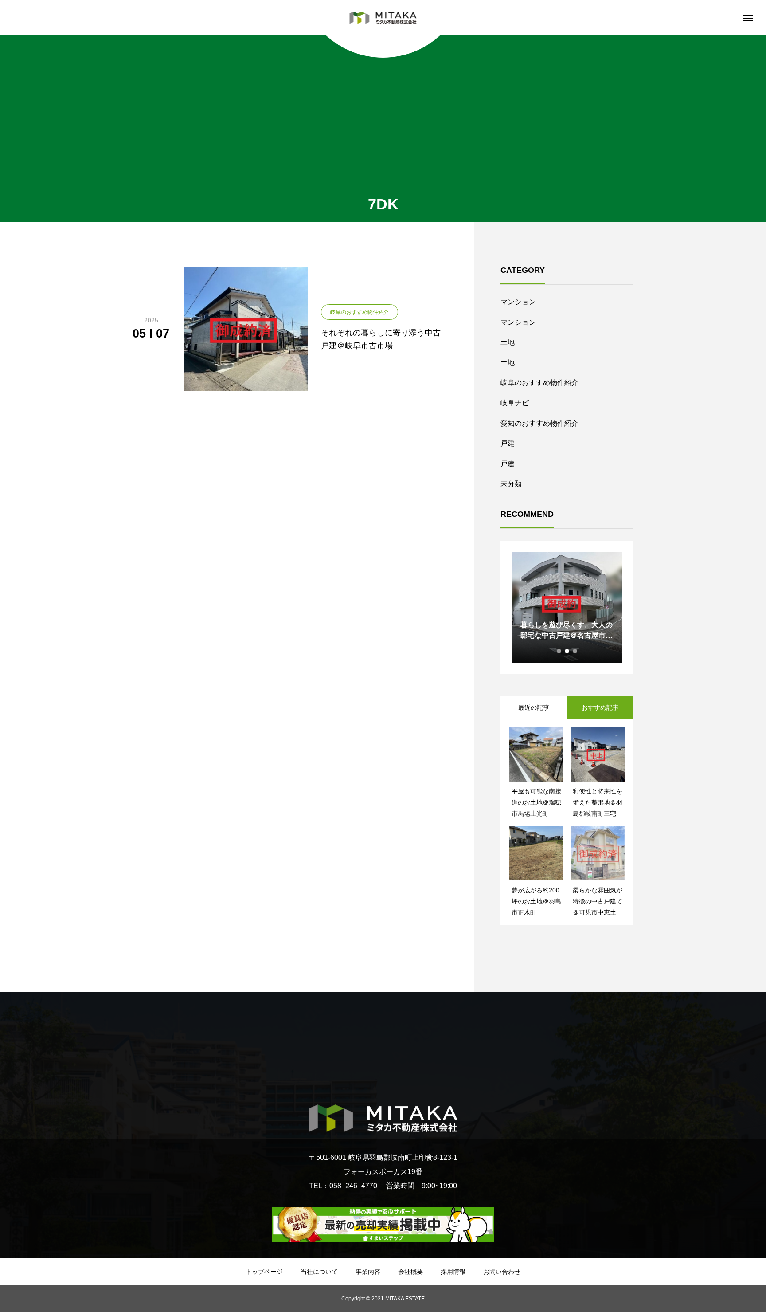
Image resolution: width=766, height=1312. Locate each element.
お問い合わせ (501, 1271)
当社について (319, 1271)
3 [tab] (575, 651)
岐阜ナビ (514, 403)
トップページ (264, 1271)
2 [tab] (567, 651)
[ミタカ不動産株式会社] (383, 18)
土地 (507, 342)
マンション (518, 302)
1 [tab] (559, 651)
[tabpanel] (567, 607)
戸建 (507, 443)
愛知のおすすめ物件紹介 (539, 423)
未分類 (511, 483)
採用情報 (453, 1271)
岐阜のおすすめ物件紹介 (539, 382)
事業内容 (368, 1271)
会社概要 (410, 1271)
